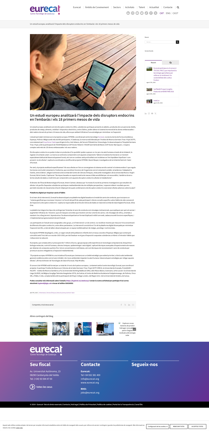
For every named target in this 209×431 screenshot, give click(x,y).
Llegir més (19, 428)
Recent (153, 62)
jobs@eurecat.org (90, 392)
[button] (178, 7)
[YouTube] (152, 113)
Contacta (66, 404)
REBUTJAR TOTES (178, 426)
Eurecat (101, 137)
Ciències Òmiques (51, 293)
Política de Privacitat (88, 404)
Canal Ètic (139, 404)
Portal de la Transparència (123, 404)
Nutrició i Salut (70, 293)
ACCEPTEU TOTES (197, 426)
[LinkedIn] (146, 113)
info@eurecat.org (90, 379)
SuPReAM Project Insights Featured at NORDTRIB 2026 (164, 90)
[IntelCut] (149, 101)
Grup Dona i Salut (49, 142)
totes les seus (44, 387)
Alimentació (42, 293)
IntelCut (156, 100)
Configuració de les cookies (157, 426)
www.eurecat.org (90, 382)
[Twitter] (155, 113)
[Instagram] (149, 113)
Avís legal (74, 404)
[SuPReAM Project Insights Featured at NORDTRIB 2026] (149, 89)
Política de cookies (104, 404)
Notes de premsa (61, 293)
